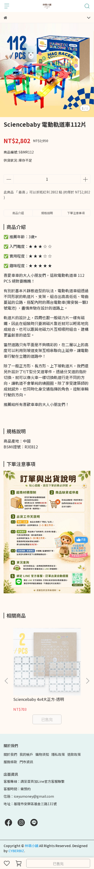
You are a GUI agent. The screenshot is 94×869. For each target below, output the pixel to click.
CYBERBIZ (16, 850)
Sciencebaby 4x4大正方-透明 (38, 699)
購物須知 (42, 754)
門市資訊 (26, 761)
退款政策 (74, 754)
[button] (87, 681)
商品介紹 (18, 213)
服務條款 (10, 761)
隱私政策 (58, 754)
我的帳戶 (26, 754)
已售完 (58, 863)
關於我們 (10, 754)
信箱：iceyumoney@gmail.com (29, 796)
